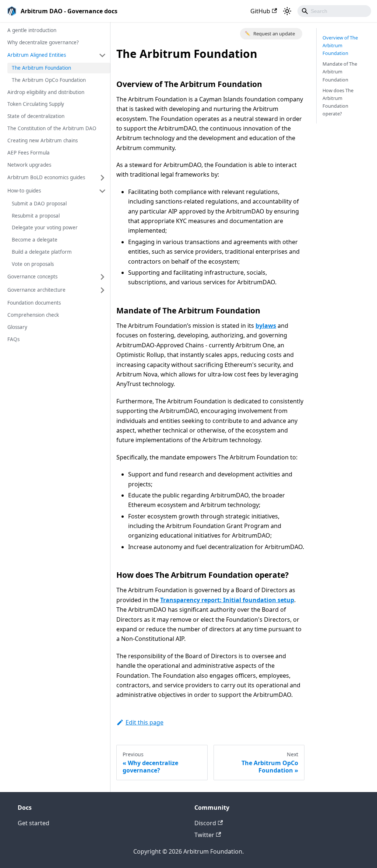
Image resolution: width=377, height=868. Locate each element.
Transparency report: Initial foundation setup (227, 600)
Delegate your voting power (45, 227)
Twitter (204, 835)
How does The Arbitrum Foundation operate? (338, 102)
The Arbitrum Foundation (41, 68)
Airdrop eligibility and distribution (45, 92)
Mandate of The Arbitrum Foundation (340, 71)
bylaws (266, 326)
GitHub (260, 11)
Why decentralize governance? (43, 42)
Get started (33, 823)
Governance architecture (36, 290)
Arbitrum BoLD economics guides (46, 177)
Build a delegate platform (42, 252)
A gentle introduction (31, 30)
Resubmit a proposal (36, 215)
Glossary (17, 327)
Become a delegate (34, 239)
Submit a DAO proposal (39, 203)
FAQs (13, 339)
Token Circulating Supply (35, 104)
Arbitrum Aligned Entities (36, 55)
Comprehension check (33, 315)
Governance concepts (32, 276)
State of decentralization (35, 116)
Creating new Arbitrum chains (42, 140)
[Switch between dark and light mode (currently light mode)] (287, 11)
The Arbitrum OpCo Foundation (49, 80)
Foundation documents (34, 302)
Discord (205, 823)
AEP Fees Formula (28, 152)
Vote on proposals (33, 264)
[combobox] (334, 11)
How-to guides (24, 190)
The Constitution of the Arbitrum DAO (51, 128)
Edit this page (144, 722)
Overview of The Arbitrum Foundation (340, 45)
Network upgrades (29, 165)
